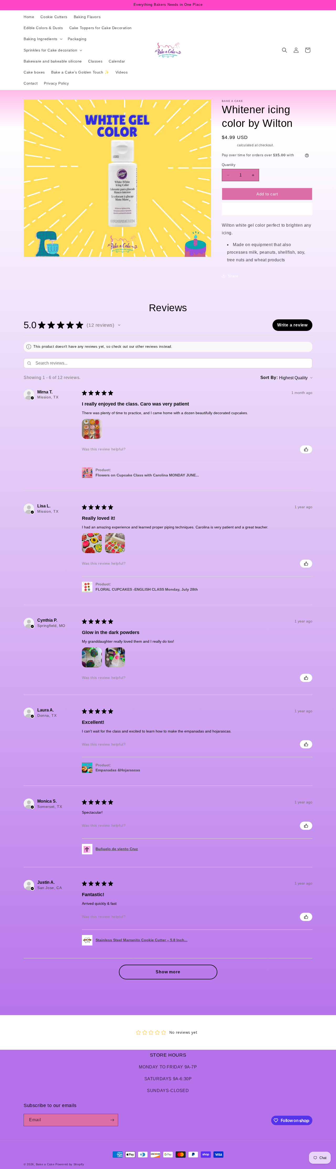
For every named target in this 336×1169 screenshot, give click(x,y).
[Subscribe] (112, 1120)
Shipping (229, 145)
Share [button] (233, 276)
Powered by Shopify (69, 1164)
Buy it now (267, 209)
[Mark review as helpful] (306, 449)
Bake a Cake (45, 1164)
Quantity (228, 165)
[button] (42, 38)
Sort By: (269, 377)
